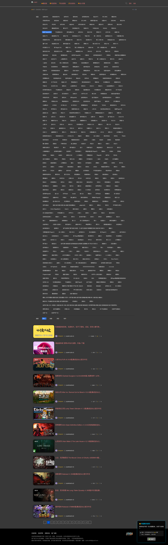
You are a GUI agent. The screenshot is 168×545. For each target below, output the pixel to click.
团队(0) (94, 309)
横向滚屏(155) (69, 40)
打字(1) (94, 247)
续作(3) (62, 182)
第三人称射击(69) (64, 63)
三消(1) (70, 251)
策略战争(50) (86, 70)
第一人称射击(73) (101, 59)
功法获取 (63, 3)
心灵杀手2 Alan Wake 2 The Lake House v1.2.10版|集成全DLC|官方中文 (78, 441)
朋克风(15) (62, 116)
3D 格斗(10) (71, 136)
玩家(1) (122, 220)
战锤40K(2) (55, 197)
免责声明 (40, 533)
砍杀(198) (89, 32)
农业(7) (115, 143)
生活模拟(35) (106, 82)
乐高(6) (111, 151)
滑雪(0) (91, 301)
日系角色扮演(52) (55, 70)
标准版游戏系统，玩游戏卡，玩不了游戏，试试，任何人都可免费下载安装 (78, 327)
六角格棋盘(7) (46, 151)
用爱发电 (47, 533)
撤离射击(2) (95, 201)
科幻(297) (45, 28)
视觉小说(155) (57, 40)
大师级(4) (60, 166)
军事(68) (75, 63)
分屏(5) (113, 163)
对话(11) (45, 132)
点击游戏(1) (119, 224)
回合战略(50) (118, 70)
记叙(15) (93, 116)
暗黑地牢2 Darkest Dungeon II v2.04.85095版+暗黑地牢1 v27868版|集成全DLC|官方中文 (78, 376)
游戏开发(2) (46, 190)
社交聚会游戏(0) (57, 282)
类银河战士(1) (96, 251)
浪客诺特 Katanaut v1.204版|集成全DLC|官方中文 (72, 474)
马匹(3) (98, 182)
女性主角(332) (81, 24)
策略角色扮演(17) (99, 113)
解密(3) (53, 178)
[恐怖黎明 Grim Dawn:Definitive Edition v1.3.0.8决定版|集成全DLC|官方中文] (43, 429)
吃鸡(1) (107, 205)
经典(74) (82, 59)
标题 (51, 318)
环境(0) (57, 274)
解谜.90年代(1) (86, 259)
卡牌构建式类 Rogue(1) (48, 232)
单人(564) (104, 16)
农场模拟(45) (113, 74)
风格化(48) (45, 74)
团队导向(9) (107, 136)
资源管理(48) (55, 74)
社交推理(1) (119, 236)
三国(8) (93, 140)
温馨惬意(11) (54, 132)
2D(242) (105, 28)
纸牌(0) (117, 274)
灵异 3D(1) (72, 232)
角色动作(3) (89, 182)
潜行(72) (112, 59)
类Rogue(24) (73, 97)
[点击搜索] (126, 3)
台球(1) (114, 251)
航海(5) (44, 163)
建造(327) (101, 24)
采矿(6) (107, 155)
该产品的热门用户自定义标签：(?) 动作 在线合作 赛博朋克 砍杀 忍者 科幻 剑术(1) (83, 228)
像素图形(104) (79, 51)
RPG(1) (90, 240)
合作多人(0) (46, 282)
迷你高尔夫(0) (65, 290)
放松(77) (45, 59)
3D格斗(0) (66, 309)
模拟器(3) (45, 178)
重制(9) (87, 136)
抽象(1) (100, 236)
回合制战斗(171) (76, 36)
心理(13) (45, 124)
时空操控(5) (89, 159)
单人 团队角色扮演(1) (81, 263)
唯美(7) (100, 143)
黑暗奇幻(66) (107, 63)
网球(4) (123, 166)
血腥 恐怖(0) (46, 278)
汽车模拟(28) (97, 90)
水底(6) (60, 155)
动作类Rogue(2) (47, 193)
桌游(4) (52, 166)
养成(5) (63, 159)
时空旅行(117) (46, 47)
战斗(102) (98, 51)
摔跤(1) (65, 216)
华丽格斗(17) (88, 113)
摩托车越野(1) (113, 220)
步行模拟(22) (116, 101)
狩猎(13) (122, 120)
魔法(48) (65, 74)
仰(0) (93, 278)
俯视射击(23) (76, 101)
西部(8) (54, 143)
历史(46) (84, 74)
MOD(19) (123, 105)
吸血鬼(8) (117, 140)
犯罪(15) (119, 113)
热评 (65, 318)
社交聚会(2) (67, 201)
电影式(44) (123, 74)
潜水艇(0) (63, 266)
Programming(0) (47, 274)
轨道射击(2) (46, 197)
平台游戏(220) (58, 32)
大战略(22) (45, 105)
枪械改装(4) (87, 174)
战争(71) (121, 59)
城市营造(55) (86, 66)
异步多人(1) (53, 240)
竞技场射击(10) (59, 136)
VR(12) (44, 128)
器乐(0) (55, 278)
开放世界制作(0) (65, 278)
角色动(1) (54, 243)
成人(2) (57, 193)
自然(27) (55, 93)
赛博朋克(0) (94, 263)
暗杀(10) (83, 132)
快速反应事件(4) (105, 166)
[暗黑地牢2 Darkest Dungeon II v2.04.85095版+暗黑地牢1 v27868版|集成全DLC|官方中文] (43, 380)
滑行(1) (97, 224)
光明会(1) (96, 259)
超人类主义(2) (56, 201)
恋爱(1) (87, 213)
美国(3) (97, 178)
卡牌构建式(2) (117, 190)
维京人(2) (117, 197)
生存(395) (113, 20)
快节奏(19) (54, 109)
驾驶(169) (87, 36)
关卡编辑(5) (115, 159)
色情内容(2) (77, 201)
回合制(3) (115, 174)
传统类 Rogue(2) (96, 197)
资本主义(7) (110, 147)
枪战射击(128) (55, 43)
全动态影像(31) (110, 86)
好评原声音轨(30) (47, 90)
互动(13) (117, 124)
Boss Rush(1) (114, 259)
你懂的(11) (89, 128)
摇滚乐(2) (71, 190)
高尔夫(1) (45, 236)
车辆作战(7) (89, 147)
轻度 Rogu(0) (78, 282)
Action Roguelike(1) (55, 209)
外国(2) (64, 197)
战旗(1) (58, 263)
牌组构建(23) (65, 101)
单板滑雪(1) (89, 224)
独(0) (56, 270)
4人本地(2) (88, 190)
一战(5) (98, 159)
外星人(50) (97, 70)
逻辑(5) (97, 163)
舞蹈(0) (101, 270)
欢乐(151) (79, 40)
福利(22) (107, 101)
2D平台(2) (98, 193)
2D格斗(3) (71, 178)
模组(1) (110, 228)
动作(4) (44, 166)
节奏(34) (45, 86)
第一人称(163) (97, 36)
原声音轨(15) (83, 116)
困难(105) (113, 47)
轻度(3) (104, 178)
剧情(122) (77, 43)
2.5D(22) (54, 105)
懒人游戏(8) (46, 143)
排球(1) (117, 255)
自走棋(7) (68, 151)
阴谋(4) (96, 174)
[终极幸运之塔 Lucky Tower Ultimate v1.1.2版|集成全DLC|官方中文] (43, 413)
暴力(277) (65, 28)
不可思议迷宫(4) (97, 170)
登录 (130, 3)
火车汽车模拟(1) (66, 255)
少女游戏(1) (66, 236)
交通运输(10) (93, 132)
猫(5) (72, 163)
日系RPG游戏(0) (116, 309)
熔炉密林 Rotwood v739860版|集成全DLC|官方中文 (73, 506)
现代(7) (119, 147)
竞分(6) (115, 155)
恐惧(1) (106, 251)
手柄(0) (118, 263)
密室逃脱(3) (108, 182)
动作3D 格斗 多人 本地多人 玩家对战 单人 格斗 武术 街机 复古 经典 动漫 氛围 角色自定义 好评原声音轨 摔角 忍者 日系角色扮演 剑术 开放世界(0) (80, 305)
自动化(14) (73, 120)
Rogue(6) (99, 155)
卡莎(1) (105, 259)
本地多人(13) (90, 124)
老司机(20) (94, 105)
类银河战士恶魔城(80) (120, 55)
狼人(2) (81, 193)
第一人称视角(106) (102, 47)
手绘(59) (45, 66)
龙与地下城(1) (82, 216)
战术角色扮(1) (46, 228)
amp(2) (74, 193)
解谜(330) (92, 24)
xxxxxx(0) (111, 266)
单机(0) (117, 270)
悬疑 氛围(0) (66, 274)
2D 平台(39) (54, 82)
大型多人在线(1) (57, 224)
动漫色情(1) (66, 247)
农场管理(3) (53, 182)
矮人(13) (109, 124)
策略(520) (74, 20)
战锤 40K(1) (78, 224)
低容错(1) (89, 255)
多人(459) (83, 20)
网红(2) (62, 190)
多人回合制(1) (67, 263)
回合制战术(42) (57, 78)
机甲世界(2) (99, 186)
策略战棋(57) (76, 66)
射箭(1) (44, 259)
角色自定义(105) (58, 51)
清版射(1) (104, 243)
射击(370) (45, 24)
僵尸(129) (45, 43)
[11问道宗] (35, 3)
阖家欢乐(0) (84, 274)
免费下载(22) (97, 101)
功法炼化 (72, 3)
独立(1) (118, 216)
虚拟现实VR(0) (91, 270)
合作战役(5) (88, 163)
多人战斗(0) (76, 278)
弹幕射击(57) (65, 66)
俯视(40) (118, 78)
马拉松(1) (86, 251)
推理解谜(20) (84, 105)
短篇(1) (44, 240)
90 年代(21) (74, 105)
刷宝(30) (68, 90)
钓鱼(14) (64, 120)
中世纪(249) (96, 28)
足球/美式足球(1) (47, 216)
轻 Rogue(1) (103, 232)
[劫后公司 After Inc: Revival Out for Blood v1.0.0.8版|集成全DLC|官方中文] (43, 397)
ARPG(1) (71, 213)
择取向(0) (108, 274)
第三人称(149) (99, 40)
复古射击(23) (86, 101)
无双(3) (63, 186)
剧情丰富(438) (94, 20)
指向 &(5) (72, 159)
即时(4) (44, 170)
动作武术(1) (82, 232)
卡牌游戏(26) (103, 93)
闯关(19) (45, 109)
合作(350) (62, 24)
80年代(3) (88, 178)
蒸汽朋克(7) (73, 147)
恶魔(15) (110, 113)
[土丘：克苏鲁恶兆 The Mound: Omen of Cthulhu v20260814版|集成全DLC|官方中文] (43, 462)
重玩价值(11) (73, 132)
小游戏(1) (113, 232)
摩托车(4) (57, 174)
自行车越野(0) (56, 309)
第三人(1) (108, 240)
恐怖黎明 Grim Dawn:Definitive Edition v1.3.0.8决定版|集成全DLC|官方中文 (78, 425)
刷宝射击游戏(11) (117, 128)
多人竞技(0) (118, 286)
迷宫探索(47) (75, 74)
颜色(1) (99, 205)
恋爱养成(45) (102, 74)
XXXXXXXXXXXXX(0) (88, 266)
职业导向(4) (109, 170)
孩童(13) (100, 124)
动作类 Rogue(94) (76, 55)
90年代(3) (62, 178)
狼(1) (44, 220)
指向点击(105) (46, 51)
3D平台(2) (65, 193)
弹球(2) (86, 201)
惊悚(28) (77, 90)
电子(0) (86, 309)
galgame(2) (82, 205)
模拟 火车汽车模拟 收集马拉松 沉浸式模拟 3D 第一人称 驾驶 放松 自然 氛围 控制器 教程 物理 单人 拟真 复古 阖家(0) (72, 297)
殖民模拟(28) (86, 90)
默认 (44, 318)
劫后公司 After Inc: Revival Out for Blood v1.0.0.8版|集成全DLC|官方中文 (78, 392)
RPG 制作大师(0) (78, 290)
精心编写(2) (73, 197)
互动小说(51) (76, 70)
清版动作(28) (108, 90)
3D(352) (54, 24)
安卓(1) (92, 216)
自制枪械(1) (65, 220)
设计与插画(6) (46, 159)
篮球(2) (54, 190)
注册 (134, 3)
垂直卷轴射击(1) (53, 220)
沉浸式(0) (99, 290)
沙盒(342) (71, 24)
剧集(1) (119, 247)
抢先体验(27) (46, 93)
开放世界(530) (46, 20)
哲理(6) (119, 151)
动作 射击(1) (123, 232)
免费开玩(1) (98, 255)
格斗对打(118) (96, 43)
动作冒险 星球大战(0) (106, 263)
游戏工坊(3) (79, 182)
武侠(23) (118, 97)
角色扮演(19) (113, 105)
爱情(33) (64, 86)
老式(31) (121, 86)
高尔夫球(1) (112, 213)
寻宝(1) (103, 213)
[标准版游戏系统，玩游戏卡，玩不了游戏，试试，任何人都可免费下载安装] (43, 331)
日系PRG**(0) (54, 313)
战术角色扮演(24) (107, 97)
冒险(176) (65, 36)
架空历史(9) (46, 140)
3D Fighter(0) (54, 266)
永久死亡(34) (54, 86)
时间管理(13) (80, 124)
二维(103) (89, 51)
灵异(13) (62, 124)
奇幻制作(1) (91, 236)
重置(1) (93, 209)
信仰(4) (87, 166)
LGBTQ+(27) (84, 93)
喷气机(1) (45, 243)
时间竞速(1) (110, 247)
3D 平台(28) (119, 90)
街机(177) (45, 36)
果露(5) (80, 159)
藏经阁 (45, 3)
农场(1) (100, 216)
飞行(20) (104, 105)
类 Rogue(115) (57, 47)
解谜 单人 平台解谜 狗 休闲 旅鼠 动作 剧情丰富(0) (55, 301)
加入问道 (82, 3)
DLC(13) (113, 120)
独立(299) (119, 24)
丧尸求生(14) (111, 116)
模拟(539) (114, 16)
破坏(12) (80, 128)
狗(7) (64, 147)
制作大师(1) (99, 240)
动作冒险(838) (85, 16)
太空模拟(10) (120, 132)
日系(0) (44, 266)
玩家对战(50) (107, 70)
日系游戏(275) (75, 28)
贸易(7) (107, 143)
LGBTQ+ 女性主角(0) (96, 274)
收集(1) (78, 251)
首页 (33, 9)
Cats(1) (66, 209)
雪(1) (102, 247)
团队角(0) (89, 286)
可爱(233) (113, 28)
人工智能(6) (79, 155)
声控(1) (54, 251)
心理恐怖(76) (64, 59)
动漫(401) (104, 20)
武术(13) (53, 124)
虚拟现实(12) (62, 128)
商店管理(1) (109, 236)
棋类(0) (112, 282)
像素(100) (107, 51)
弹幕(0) (109, 270)
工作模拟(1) (118, 240)
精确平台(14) (54, 120)
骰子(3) (71, 186)
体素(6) (56, 159)
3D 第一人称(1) (78, 255)
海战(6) (52, 155)
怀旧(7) (92, 143)
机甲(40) (87, 78)
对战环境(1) (46, 224)
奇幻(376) (122, 20)
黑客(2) (79, 190)
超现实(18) (45, 113)
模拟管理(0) (55, 293)
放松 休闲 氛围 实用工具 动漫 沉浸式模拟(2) (64, 205)
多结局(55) (97, 66)
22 (97, 336)
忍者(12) (52, 128)
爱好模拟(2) (105, 201)
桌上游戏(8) (74, 143)
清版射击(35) (117, 82)
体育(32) (83, 86)
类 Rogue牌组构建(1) (78, 236)
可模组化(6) (89, 155)
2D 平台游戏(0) (104, 309)
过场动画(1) (110, 209)
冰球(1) (62, 251)
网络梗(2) (107, 193)
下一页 (85, 522)
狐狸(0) (64, 293)
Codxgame (60, 336)
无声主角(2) (46, 205)
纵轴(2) (116, 186)
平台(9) (123, 136)
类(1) (95, 220)
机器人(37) (64, 82)
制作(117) (115, 43)
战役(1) (95, 213)
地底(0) (63, 270)
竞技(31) (100, 86)
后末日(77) (54, 59)
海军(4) (115, 166)
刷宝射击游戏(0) (74, 266)
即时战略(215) (70, 32)
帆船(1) (57, 216)
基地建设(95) (64, 55)
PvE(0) (82, 270)
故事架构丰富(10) (47, 136)
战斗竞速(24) (95, 97)
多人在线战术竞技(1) (48, 213)
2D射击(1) (71, 240)
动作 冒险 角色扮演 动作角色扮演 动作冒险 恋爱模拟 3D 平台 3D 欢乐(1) (79, 243)
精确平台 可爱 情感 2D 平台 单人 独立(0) (72, 286)
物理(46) (93, 74)
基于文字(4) (67, 174)
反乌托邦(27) (65, 93)
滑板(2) (89, 193)
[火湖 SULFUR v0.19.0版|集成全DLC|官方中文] (43, 364)
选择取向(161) (108, 36)
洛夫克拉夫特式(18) (105, 109)
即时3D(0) (45, 293)
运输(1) (101, 209)
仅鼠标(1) (103, 220)
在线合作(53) (115, 66)
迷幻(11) (98, 128)
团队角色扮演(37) (86, 82)
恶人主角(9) (96, 136)
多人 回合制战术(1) (85, 220)
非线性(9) (64, 140)
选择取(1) (56, 228)
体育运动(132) (111, 40)
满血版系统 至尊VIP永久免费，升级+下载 (69, 343)
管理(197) (98, 32)
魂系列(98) (45, 55)
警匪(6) (103, 151)
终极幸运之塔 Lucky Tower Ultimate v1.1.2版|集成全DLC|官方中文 (78, 408)
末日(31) (92, 86)
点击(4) (95, 166)
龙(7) (81, 147)
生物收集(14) (94, 120)
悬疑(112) (68, 47)
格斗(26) (94, 93)
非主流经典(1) (92, 232)
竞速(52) (45, 70)
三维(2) (114, 201)
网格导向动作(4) (47, 174)
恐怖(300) (110, 24)
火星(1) (79, 213)
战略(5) (105, 163)
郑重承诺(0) (102, 266)
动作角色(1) (46, 247)
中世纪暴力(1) (60, 213)
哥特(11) (107, 128)
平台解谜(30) (59, 90)
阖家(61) (117, 63)
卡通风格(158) (120, 36)
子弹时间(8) (64, 143)
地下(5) (121, 163)
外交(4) (52, 170)
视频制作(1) (56, 247)
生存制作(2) (107, 190)
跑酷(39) (45, 82)
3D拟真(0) (74, 301)
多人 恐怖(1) (62, 232)
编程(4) (79, 166)
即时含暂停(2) (84, 197)
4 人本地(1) (108, 255)
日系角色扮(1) (55, 236)
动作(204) (80, 32)
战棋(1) (85, 209)
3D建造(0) (55, 286)
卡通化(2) (108, 186)
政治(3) (44, 182)
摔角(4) (118, 170)
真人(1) (74, 220)
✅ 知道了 (151, 539)
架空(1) (73, 216)
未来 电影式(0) (73, 293)
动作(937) (66, 16)
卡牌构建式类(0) (102, 278)
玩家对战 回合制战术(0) (112, 290)
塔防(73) (91, 59)
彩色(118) (106, 43)
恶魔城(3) (55, 186)
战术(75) (74, 59)
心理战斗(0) (55, 290)
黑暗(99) (116, 51)
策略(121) (86, 43)
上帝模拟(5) (64, 163)
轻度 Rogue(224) (47, 32)
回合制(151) (89, 40)
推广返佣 (53, 533)
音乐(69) (53, 63)
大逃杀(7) (83, 143)
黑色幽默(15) (72, 116)
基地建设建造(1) (108, 224)
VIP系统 (36, 327)
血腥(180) (117, 32)
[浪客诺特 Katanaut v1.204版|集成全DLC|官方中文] (43, 478)
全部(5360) (45, 16)
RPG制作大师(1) (117, 205)
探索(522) (65, 20)
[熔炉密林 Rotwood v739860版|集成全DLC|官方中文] (43, 511)
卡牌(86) (108, 55)
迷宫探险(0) (46, 286)
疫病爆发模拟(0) (47, 270)
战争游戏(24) (84, 97)
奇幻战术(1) (68, 224)
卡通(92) (87, 55)
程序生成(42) (68, 78)
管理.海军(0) (73, 270)
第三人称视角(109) (79, 47)
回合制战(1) (81, 240)
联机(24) (55, 97)
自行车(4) (68, 170)
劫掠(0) (119, 282)
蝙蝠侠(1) (45, 255)
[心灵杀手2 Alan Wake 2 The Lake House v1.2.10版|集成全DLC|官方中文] (43, 446)
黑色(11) (64, 132)
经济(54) (106, 66)
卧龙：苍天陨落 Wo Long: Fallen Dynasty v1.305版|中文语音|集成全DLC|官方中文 (78, 490)
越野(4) (60, 170)
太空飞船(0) (89, 282)
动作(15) (53, 116)
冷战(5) (106, 159)
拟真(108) (90, 47)
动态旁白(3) (121, 178)
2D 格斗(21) (64, 105)
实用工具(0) (89, 290)
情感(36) (97, 82)
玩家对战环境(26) (115, 93)
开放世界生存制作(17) (74, 113)
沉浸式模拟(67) (85, 63)
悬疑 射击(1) (85, 247)
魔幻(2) (79, 186)
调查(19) (85, 109)
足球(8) (109, 140)
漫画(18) (54, 113)
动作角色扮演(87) (97, 55)
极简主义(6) (69, 155)
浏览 (58, 318)
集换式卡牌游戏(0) (101, 282)
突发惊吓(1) (46, 251)
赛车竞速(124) (66, 43)
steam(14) (121, 116)
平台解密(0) (68, 282)
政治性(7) (56, 147)
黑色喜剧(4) (77, 174)
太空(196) (107, 32)
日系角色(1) (53, 259)
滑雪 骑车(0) (46, 309)
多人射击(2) (117, 193)
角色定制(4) (70, 166)
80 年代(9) (55, 140)
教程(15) (101, 116)
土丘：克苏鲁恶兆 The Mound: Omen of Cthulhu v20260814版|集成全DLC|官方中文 (78, 457)
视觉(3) (112, 178)
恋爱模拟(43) (46, 78)
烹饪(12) (72, 128)
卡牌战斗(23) (54, 101)
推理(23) (45, 101)
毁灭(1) (44, 209)
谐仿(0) (75, 274)
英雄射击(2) (108, 197)
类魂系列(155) (46, 40)
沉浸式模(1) (114, 243)
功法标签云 (38, 9)
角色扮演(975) (55, 16)
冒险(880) (75, 16)
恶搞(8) (85, 140)
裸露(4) (77, 170)
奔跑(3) (70, 182)
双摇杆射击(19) (75, 109)
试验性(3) (117, 182)
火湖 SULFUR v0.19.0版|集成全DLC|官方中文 (71, 359)
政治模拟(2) (46, 201)
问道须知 (54, 3)
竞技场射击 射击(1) (47, 263)
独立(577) (95, 16)
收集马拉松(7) (46, 147)
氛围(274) (86, 28)
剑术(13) (70, 124)
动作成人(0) (108, 286)
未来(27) (75, 93)
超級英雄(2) (88, 186)
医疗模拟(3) (46, 186)
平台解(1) (75, 247)
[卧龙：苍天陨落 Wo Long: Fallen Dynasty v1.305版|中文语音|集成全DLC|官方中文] (43, 495)
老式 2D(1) (75, 259)
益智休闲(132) (122, 40)
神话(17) (63, 113)
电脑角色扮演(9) (75, 140)
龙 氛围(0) (45, 290)
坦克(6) (44, 155)
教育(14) (45, 120)
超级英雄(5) (53, 163)
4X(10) (102, 132)
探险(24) (64, 97)
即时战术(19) (64, 109)
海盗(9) (79, 136)
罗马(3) (80, 178)
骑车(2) (122, 201)
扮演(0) (85, 278)
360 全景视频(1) (65, 259)
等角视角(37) (74, 82)
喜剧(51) (66, 70)
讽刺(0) (83, 301)
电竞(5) (79, 163)
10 (80, 522)
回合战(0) (98, 286)
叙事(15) (45, 116)
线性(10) (110, 132)
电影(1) (122, 251)
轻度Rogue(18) (118, 109)
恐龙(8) (101, 140)
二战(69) (45, 63)
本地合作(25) (46, 97)
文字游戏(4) (86, 170)
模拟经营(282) (55, 28)
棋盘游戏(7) (100, 147)
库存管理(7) (78, 151)
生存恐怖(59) (54, 66)
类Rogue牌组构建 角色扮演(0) (118, 278)
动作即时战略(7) (58, 151)
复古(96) (54, 55)
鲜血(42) (78, 78)
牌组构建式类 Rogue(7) (91, 151)
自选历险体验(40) (107, 78)
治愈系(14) (104, 120)
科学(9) (116, 136)
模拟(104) (69, 51)
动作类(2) (97, 190)
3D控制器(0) (77, 309)
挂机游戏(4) (105, 174)
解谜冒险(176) (55, 36)
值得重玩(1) (109, 216)
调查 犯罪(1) (55, 255)
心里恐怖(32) (73, 86)
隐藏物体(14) (83, 120)
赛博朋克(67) (96, 63)
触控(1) (91, 205)
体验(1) (62, 240)
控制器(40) (95, 78)
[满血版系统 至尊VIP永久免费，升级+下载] (43, 348)
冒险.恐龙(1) (76, 209)
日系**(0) (45, 313)
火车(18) (94, 109)
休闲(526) (56, 20)
